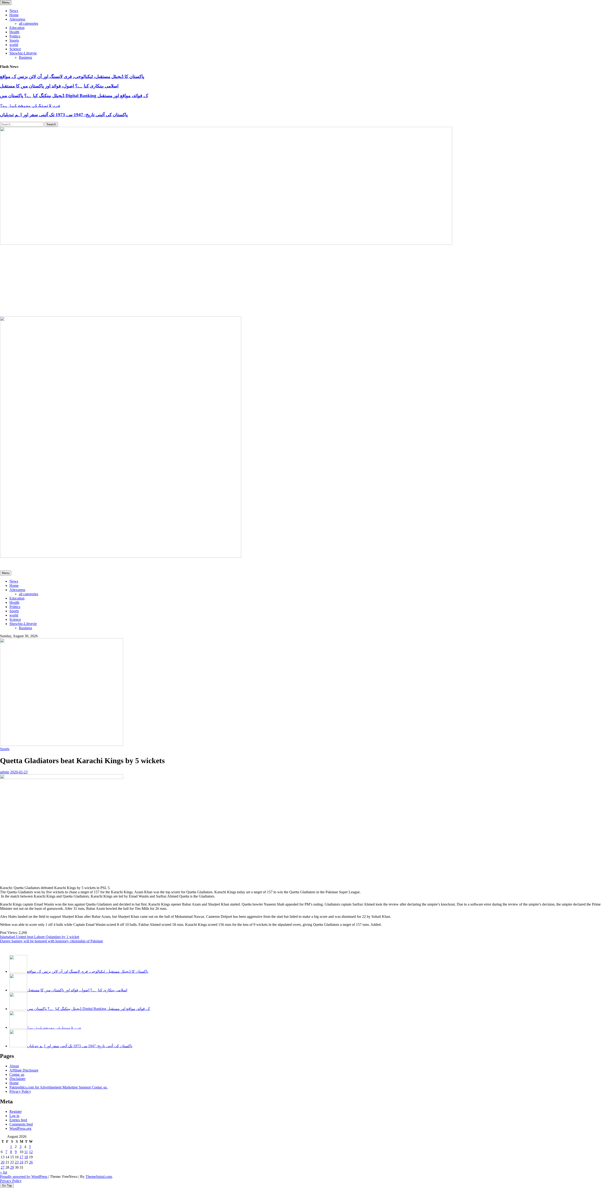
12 (31, 1152)
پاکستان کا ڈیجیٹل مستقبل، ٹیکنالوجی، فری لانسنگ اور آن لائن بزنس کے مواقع (72, 76)
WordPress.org (20, 1128)
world (13, 45)
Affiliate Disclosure (23, 1070)
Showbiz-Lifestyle (23, 53)
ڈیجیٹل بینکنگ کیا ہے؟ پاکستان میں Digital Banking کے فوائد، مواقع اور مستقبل (74, 95)
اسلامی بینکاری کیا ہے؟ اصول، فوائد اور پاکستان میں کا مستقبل (59, 85)
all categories (28, 23)
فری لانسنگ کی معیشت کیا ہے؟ (30, 105)
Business (25, 57)
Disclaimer (17, 1079)
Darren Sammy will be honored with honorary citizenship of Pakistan (51, 941)
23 (17, 1162)
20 (2, 1162)
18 (26, 1157)
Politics (14, 36)
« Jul (3, 1172)
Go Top (7, 1185)
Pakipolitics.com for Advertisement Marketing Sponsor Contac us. (58, 1087)
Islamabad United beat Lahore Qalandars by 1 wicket (39, 937)
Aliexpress (17, 19)
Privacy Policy (20, 1091)
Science (15, 49)
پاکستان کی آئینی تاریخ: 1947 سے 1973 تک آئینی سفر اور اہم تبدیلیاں (64, 114)
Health (14, 32)
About (14, 1066)
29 (12, 1167)
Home (14, 15)
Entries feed (18, 1120)
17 (21, 1157)
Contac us (16, 1074)
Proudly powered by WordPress (23, 1177)
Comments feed (21, 1124)
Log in (14, 1116)
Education (16, 28)
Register (15, 1111)
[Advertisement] (301, 281)
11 (26, 1152)
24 (21, 1162)
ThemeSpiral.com (99, 1177)
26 (31, 1162)
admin (4, 772)
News (13, 11)
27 (2, 1167)
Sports (14, 40)
